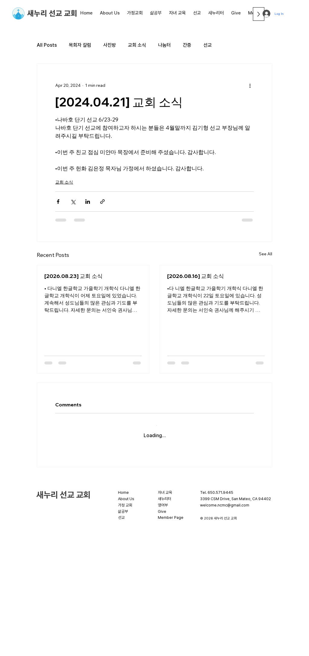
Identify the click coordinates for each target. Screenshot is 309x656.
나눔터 (164, 45)
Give (162, 506)
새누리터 (164, 494)
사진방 (109, 45)
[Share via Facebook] (58, 201)
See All (265, 254)
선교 (207, 45)
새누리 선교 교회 (52, 13)
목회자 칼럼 (80, 45)
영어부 (163, 500)
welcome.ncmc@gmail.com (224, 500)
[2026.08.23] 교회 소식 (73, 276)
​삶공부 (123, 506)
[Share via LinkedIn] (88, 201)
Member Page (170, 512)
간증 (187, 45)
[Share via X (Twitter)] (73, 201)
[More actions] (250, 85)
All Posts (47, 45)
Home (123, 487)
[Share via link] (102, 201)
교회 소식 (137, 45)
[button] (109, 13)
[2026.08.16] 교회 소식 (195, 276)
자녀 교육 (165, 487)
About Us (126, 494)
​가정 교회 (125, 500)
